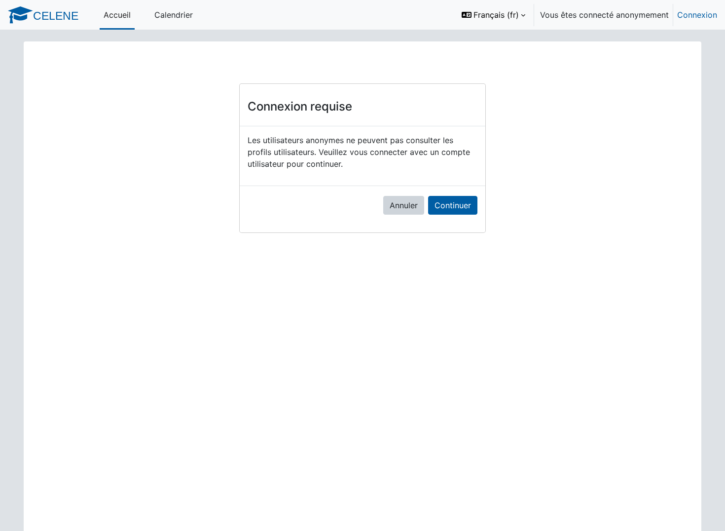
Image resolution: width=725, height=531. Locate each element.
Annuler (404, 205)
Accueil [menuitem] (117, 15)
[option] (586, 15)
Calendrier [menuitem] (173, 15)
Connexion (697, 15)
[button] (493, 15)
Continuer (453, 205)
